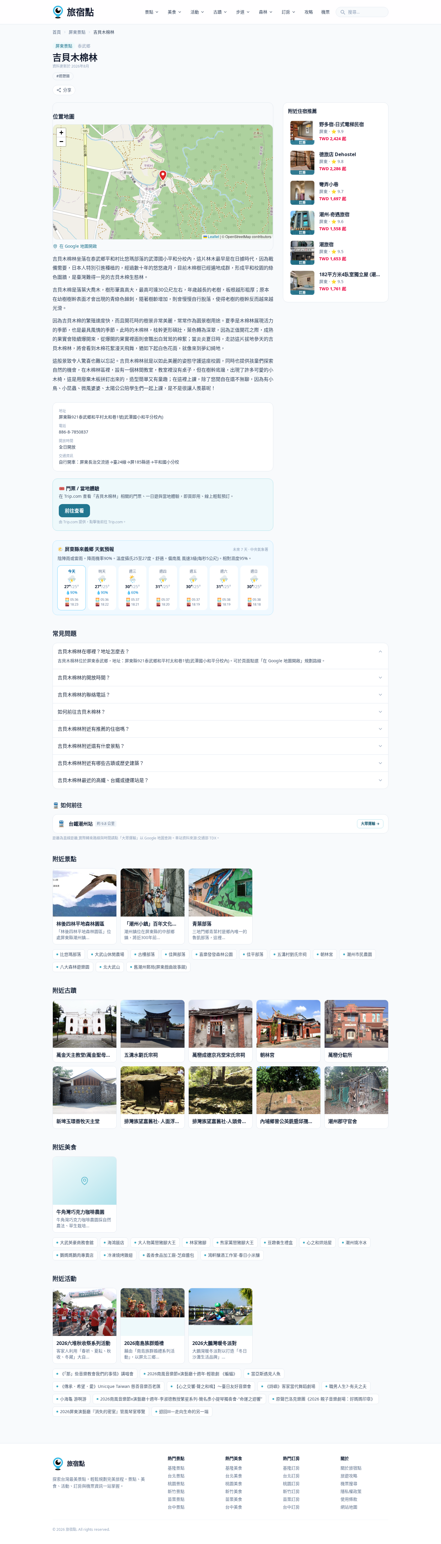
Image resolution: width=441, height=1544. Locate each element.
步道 (240, 12)
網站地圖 (348, 1507)
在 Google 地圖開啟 (78, 246)
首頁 (56, 32)
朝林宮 (326, 954)
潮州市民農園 (359, 954)
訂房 (286, 12)
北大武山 (111, 967)
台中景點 (176, 1507)
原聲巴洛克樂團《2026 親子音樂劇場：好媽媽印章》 (325, 1399)
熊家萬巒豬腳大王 (237, 1242)
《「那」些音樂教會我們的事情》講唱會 (97, 1373)
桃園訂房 (291, 1483)
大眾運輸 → (370, 823)
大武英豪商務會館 (77, 1242)
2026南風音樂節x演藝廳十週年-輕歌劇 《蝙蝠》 (192, 1373)
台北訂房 (291, 1476)
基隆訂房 (291, 1468)
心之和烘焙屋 (319, 1242)
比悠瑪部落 (70, 954)
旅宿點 (80, 12)
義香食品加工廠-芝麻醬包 (170, 1255)
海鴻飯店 (115, 1242)
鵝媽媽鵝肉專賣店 (77, 1255)
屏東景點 (77, 32)
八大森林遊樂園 (74, 967)
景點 (149, 12)
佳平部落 (255, 954)
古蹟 (217, 12)
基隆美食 (233, 1468)
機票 (325, 12)
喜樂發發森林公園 (216, 954)
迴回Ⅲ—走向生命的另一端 (183, 1411)
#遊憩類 (63, 76)
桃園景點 (176, 1483)
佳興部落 (177, 954)
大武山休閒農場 (109, 954)
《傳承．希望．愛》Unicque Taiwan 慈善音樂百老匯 (110, 1386)
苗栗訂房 (291, 1499)
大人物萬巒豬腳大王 (157, 1242)
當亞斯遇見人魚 (265, 1373)
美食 (172, 12)
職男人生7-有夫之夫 (348, 1386)
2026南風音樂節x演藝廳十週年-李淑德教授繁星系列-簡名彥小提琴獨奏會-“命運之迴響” (181, 1399)
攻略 (308, 12)
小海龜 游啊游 (73, 1399)
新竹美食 (233, 1491)
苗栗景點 (176, 1499)
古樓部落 (146, 954)
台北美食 (233, 1476)
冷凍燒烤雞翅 (120, 1255)
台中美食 (233, 1507)
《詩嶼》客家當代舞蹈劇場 (290, 1386)
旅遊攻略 (348, 1476)
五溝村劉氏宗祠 (292, 954)
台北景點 (176, 1476)
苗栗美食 (233, 1499)
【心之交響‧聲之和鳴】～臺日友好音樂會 (212, 1386)
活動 (194, 12)
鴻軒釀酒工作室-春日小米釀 (234, 1255)
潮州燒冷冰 (356, 1242)
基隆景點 (176, 1468)
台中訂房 (291, 1507)
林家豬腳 (198, 1242)
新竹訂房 (291, 1491)
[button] (163, 175)
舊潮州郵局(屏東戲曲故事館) (160, 967)
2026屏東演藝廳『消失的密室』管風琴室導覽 (102, 1411)
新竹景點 (176, 1491)
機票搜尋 (348, 1483)
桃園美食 (233, 1483)
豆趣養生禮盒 (280, 1242)
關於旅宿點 (351, 1468)
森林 (263, 12)
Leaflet (213, 236)
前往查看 (74, 510)
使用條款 (348, 1499)
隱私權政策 (351, 1491)
